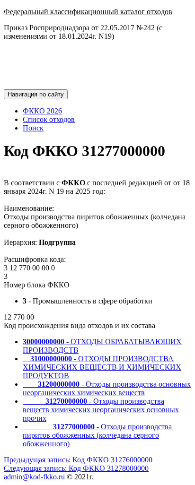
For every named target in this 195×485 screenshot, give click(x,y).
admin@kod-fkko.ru (34, 477)
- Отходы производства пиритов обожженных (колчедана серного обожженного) (97, 435)
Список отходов (49, 119)
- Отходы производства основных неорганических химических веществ (107, 388)
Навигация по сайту (36, 94)
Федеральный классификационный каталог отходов (88, 12)
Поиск (33, 128)
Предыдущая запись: (78, 460)
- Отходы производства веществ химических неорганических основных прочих (101, 409)
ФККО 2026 (42, 111)
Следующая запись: (76, 468)
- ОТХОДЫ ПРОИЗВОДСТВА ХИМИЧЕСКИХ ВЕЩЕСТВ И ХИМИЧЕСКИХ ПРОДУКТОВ (102, 367)
